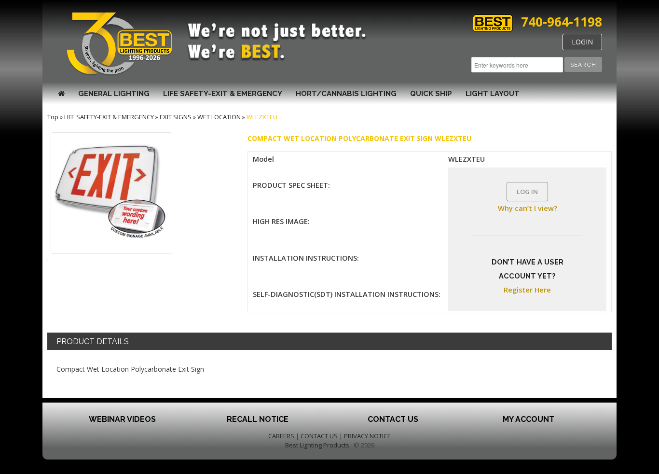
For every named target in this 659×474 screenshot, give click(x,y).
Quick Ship (431, 93)
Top (52, 116)
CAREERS (281, 436)
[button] (583, 64)
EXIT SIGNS (176, 116)
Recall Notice (257, 419)
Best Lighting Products (317, 445)
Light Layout (493, 93)
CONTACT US (319, 436)
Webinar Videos (122, 419)
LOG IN (527, 191)
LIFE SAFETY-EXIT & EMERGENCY (222, 93)
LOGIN (582, 41)
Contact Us (393, 419)
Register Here (527, 289)
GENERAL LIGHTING (114, 93)
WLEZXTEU (262, 116)
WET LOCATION (219, 116)
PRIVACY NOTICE (367, 436)
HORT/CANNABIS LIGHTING (346, 93)
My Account (528, 419)
